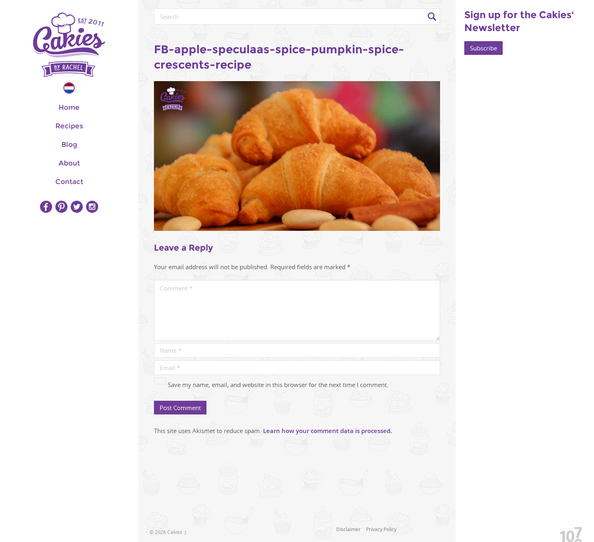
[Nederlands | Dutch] (69, 88)
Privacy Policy (381, 529)
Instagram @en (92, 206)
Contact (69, 182)
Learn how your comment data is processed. (327, 431)
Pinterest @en (61, 206)
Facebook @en (46, 206)
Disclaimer (348, 529)
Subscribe (483, 48)
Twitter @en (77, 206)
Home (69, 107)
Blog (69, 144)
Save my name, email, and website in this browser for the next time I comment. (278, 385)
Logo (69, 44)
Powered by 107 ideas (568, 533)
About (69, 163)
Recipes (69, 126)
